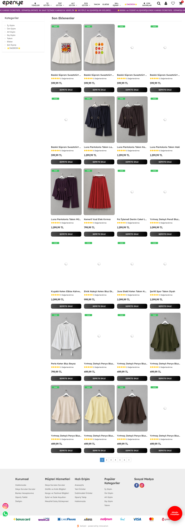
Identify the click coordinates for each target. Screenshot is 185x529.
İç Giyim (46, 4)
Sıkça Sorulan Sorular (25, 489)
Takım (97, 4)
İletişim (18, 501)
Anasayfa (79, 485)
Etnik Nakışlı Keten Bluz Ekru (99, 291)
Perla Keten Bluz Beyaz (63, 363)
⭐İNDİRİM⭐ (130, 4)
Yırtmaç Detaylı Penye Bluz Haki (165, 363)
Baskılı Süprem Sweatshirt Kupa (132, 75)
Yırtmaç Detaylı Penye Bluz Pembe (99, 363)
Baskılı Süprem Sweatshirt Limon (66, 147)
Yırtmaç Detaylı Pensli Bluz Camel (165, 219)
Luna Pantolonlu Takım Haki (165, 147)
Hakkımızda (20, 485)
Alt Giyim (72, 4)
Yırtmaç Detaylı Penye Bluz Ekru (132, 363)
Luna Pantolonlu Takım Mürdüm (66, 219)
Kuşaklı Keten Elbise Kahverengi (66, 291)
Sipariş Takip (80, 497)
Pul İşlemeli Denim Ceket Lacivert (132, 219)
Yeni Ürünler (80, 489)
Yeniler (36, 5)
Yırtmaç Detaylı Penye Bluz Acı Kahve (132, 435)
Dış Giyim (85, 4)
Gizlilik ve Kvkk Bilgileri (55, 489)
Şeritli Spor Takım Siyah (162, 291)
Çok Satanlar (147, 4)
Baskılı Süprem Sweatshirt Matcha (165, 75)
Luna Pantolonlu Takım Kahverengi (132, 147)
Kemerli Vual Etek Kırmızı (97, 219)
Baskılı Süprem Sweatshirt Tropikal (99, 75)
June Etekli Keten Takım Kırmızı (132, 291)
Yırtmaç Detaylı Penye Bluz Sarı (99, 435)
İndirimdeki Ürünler (83, 493)
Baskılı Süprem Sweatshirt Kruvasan (66, 75)
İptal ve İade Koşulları (55, 497)
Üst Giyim (59, 4)
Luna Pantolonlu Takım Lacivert (99, 147)
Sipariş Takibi (21, 497)
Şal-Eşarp (116, 4)
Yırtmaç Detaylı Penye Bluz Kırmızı (165, 435)
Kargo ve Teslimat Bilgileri (57, 493)
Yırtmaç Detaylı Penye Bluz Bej (66, 435)
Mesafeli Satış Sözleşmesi (56, 501)
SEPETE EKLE (66, 90)
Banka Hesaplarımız (24, 493)
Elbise (106, 4)
